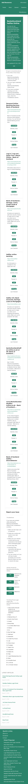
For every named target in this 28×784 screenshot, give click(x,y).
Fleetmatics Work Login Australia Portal (13, 696)
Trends (4, 7)
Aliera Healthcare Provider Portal (12, 755)
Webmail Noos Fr (12, 617)
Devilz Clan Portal (13, 619)
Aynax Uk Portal (8, 769)
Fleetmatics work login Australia (12, 742)
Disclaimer (5, 735)
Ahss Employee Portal (9, 767)
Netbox (10, 627)
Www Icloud (11, 643)
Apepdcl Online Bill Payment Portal (13, 773)
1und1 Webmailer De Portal (11, 761)
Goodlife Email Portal (8, 714)
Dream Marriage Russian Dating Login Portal (12, 676)
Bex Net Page (11, 632)
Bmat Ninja (11, 623)
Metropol (10, 634)
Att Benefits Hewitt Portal (10, 750)
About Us (5, 733)
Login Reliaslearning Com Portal (12, 752)
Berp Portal (5, 720)
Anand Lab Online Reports (17, 582)
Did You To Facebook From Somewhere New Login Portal (13, 689)
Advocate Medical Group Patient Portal (14, 781)
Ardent (10, 621)
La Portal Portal (6, 708)
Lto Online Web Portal (14, 625)
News (10, 7)
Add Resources (7, 2)
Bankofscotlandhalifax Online (17, 575)
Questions (23, 7)
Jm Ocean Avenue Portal (9, 702)
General (16, 7)
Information (23, 2)
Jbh (9, 641)
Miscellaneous (22, 12)
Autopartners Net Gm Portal (11, 771)
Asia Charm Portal (8, 744)
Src (9, 630)
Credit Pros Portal (13, 638)
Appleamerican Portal (9, 779)
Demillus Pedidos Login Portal (10, 683)
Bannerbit (16, 587)
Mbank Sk (17, 591)
